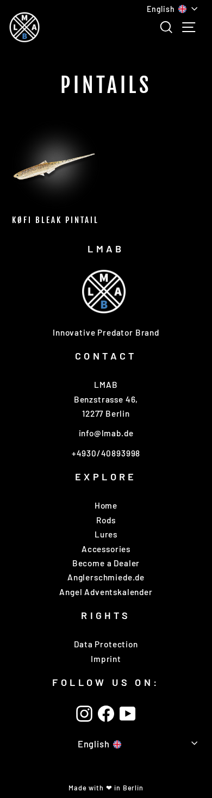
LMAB (106, 249)
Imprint (106, 659)
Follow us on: (105, 682)
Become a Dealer (106, 563)
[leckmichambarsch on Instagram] (84, 714)
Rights (105, 615)
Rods (105, 520)
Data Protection (106, 644)
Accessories (106, 549)
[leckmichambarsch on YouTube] (128, 714)
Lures (106, 534)
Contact (106, 356)
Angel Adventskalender (105, 592)
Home (106, 505)
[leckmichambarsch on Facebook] (106, 714)
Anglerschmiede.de (106, 577)
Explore (106, 476)
